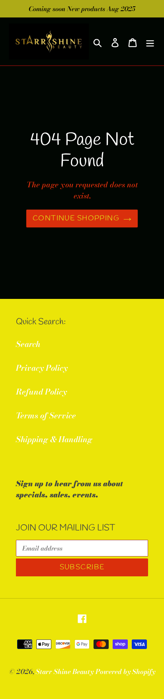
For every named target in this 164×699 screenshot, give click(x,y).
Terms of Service (46, 415)
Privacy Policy (42, 368)
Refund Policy (41, 391)
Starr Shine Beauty (65, 671)
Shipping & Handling (54, 439)
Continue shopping (76, 218)
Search (28, 344)
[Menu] (150, 42)
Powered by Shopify (125, 671)
